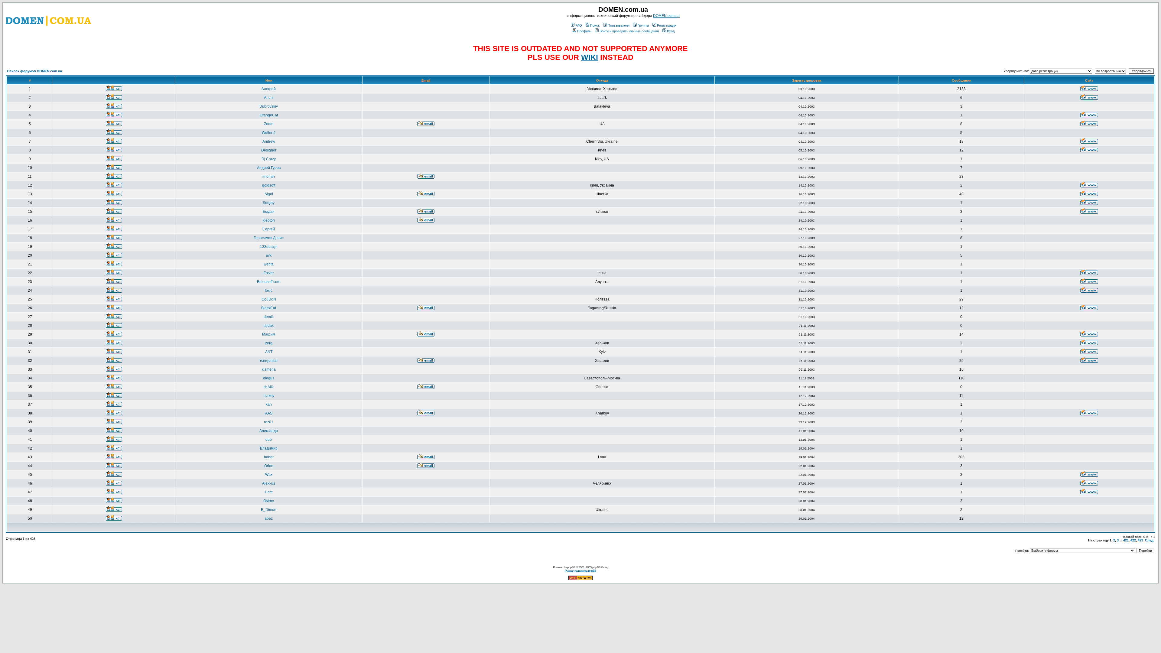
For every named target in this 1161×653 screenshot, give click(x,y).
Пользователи (618, 25)
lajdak (269, 325)
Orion (268, 466)
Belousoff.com (268, 282)
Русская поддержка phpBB (580, 570)
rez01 (268, 422)
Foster (269, 273)
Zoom (268, 124)
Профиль (584, 31)
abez (269, 518)
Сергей (268, 229)
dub (268, 439)
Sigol (269, 194)
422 (1133, 540)
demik (269, 317)
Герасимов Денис (269, 238)
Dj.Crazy (269, 159)
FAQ (578, 25)
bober (269, 457)
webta (269, 264)
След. (1149, 540)
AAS (268, 413)
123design (269, 247)
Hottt (268, 492)
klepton (269, 220)
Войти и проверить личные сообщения (629, 31)
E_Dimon (268, 510)
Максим (268, 334)
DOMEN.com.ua (666, 16)
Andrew (268, 141)
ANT (268, 352)
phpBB (571, 567)
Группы (643, 25)
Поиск (595, 25)
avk (269, 255)
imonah (268, 176)
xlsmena (269, 369)
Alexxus (268, 483)
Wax (268, 475)
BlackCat (268, 308)
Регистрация (666, 25)
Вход (671, 31)
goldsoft (268, 185)
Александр (268, 431)
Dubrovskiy (268, 106)
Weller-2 (269, 133)
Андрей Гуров (269, 168)
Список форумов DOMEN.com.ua (34, 71)
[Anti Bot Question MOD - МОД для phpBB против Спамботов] (580, 579)
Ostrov (268, 501)
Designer (268, 150)
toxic (268, 290)
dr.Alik (269, 387)
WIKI (589, 57)
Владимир (269, 448)
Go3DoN (269, 299)
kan (269, 404)
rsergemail (269, 361)
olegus (268, 378)
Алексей (269, 89)
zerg (268, 343)
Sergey (269, 203)
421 (1126, 540)
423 (1140, 540)
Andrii (269, 98)
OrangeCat (269, 115)
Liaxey (268, 396)
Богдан (269, 212)
